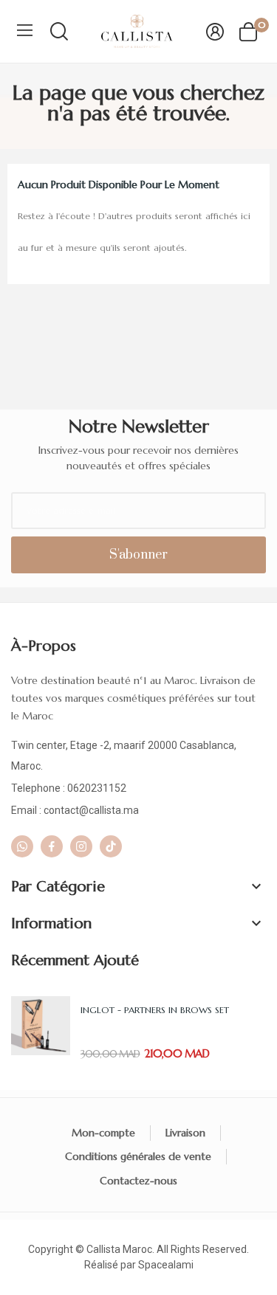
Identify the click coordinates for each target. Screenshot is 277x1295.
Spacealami (166, 1265)
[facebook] (52, 846)
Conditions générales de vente (138, 1156)
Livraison (185, 1132)
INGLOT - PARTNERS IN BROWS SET (155, 1009)
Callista (103, 1249)
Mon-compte (103, 1132)
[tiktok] (111, 846)
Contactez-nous (138, 1180)
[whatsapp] (22, 846)
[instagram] (81, 846)
